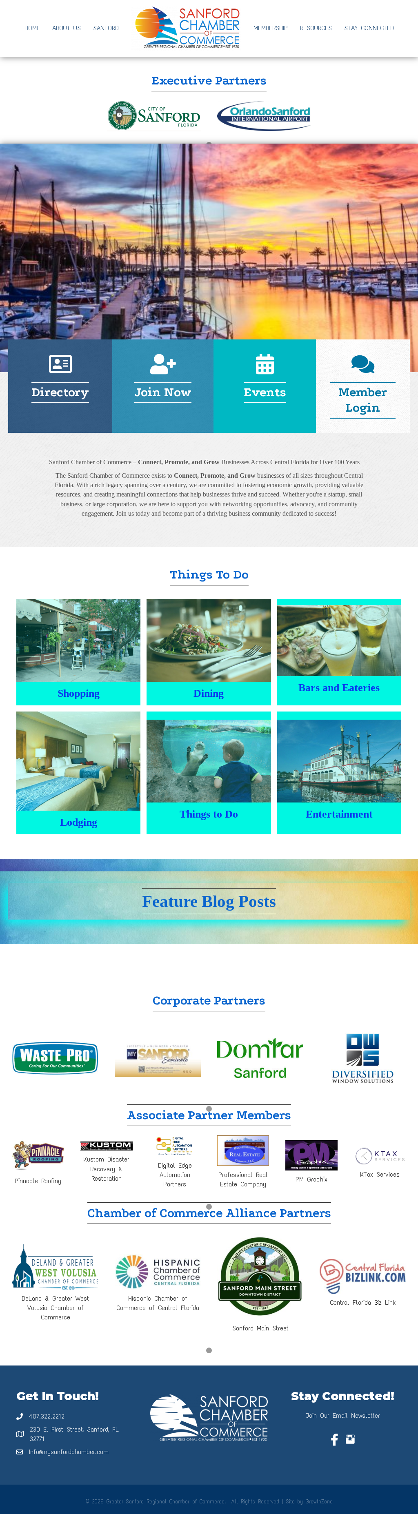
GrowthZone (319, 1501)
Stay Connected (369, 28)
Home (32, 28)
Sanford (106, 28)
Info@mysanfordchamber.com (69, 1452)
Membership (270, 28)
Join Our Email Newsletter (343, 1415)
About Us (66, 28)
